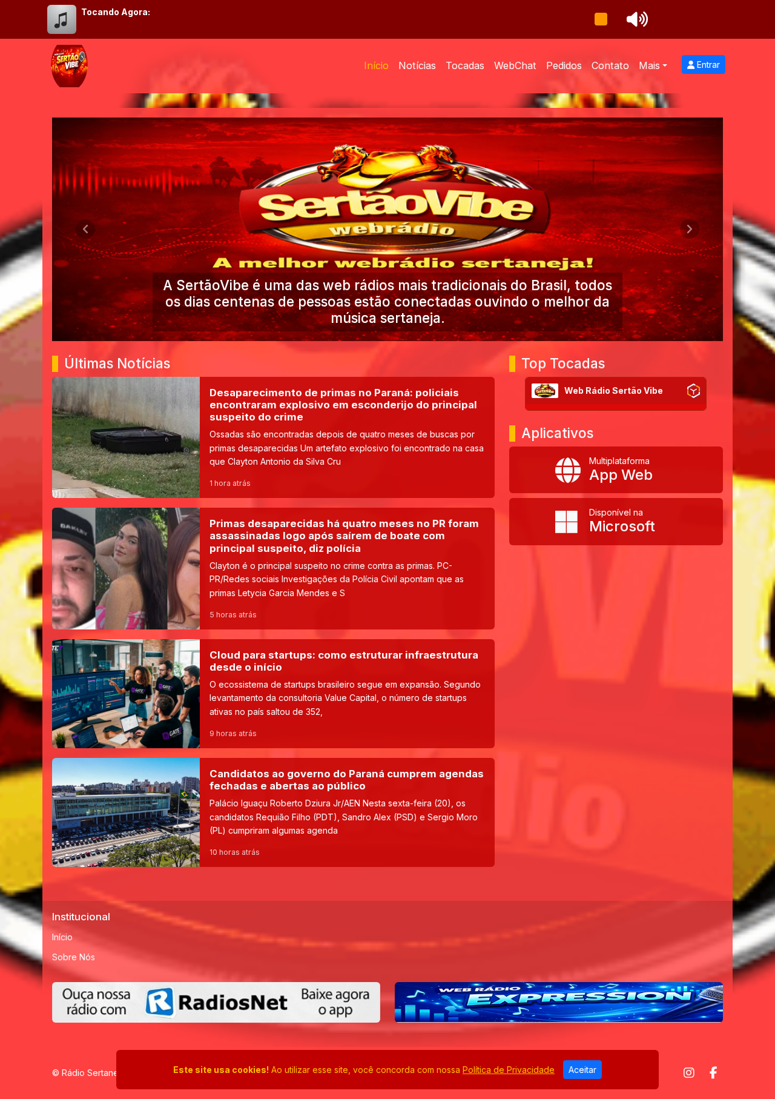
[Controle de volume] (635, 19)
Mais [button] (649, 65)
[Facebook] (713, 1073)
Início (376, 65)
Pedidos (564, 65)
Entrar (707, 64)
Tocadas (465, 65)
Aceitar (582, 1069)
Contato (610, 65)
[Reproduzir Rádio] (600, 19)
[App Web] (616, 470)
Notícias (417, 65)
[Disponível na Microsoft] (616, 521)
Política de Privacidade (509, 1069)
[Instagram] (689, 1073)
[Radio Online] (693, 390)
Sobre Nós (73, 957)
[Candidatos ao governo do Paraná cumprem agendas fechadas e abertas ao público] (273, 812)
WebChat (515, 65)
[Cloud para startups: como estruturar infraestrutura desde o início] (273, 693)
